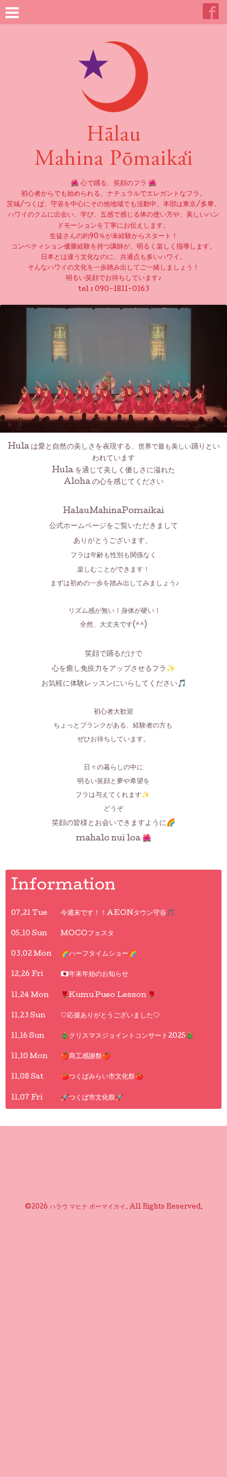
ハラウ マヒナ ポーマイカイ (88, 1207)
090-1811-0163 (122, 289)
